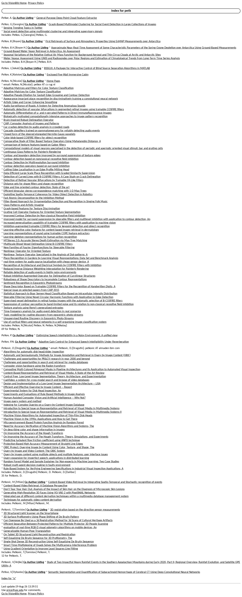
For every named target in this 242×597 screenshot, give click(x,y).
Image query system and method (22, 401)
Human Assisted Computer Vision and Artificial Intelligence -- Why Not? (45, 397)
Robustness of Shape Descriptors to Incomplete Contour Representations (45, 279)
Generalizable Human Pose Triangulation (27, 531)
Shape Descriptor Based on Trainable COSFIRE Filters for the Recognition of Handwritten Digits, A (59, 286)
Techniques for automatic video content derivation (32, 500)
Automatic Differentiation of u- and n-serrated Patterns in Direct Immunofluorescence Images (57, 113)
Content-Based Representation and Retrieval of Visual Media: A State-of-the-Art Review (54, 373)
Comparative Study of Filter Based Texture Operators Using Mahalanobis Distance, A (52, 141)
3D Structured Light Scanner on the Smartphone (31, 513)
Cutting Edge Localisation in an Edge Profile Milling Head (36, 169)
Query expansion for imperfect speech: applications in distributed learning (46, 458)
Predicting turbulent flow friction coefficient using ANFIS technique (42, 440)
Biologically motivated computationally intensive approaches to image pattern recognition (56, 116)
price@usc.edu (14, 590)
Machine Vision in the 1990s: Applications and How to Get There (40, 419)
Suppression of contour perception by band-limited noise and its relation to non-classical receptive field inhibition (69, 304)
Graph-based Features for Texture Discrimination (32, 208)
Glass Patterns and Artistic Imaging (24, 205)
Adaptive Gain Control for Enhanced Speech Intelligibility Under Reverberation (84, 341)
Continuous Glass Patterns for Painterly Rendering (32, 152)
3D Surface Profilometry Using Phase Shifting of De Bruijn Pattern (41, 517)
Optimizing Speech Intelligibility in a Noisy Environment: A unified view (76, 335)
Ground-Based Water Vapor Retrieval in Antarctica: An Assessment (42, 51)
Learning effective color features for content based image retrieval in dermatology (51, 230)
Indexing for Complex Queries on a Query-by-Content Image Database (44, 405)
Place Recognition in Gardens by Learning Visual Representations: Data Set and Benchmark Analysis (61, 258)
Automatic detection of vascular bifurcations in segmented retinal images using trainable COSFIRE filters (64, 109)
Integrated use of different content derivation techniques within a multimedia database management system (66, 496)
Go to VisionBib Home (14, 3)
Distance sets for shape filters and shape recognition (34, 183)
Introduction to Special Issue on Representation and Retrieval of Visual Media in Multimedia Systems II (63, 412)
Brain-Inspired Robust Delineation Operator (29, 120)
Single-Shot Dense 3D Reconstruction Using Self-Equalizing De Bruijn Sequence (49, 541)
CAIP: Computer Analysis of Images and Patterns (31, 123)
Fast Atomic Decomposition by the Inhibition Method (34, 198)
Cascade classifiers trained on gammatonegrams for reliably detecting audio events (52, 130)
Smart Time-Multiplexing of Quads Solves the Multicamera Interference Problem (50, 545)
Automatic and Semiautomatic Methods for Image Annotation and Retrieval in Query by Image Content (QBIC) (67, 355)
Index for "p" (8, 578)
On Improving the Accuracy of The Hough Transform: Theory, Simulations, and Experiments (56, 436)
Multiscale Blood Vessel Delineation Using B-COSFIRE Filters (38, 244)
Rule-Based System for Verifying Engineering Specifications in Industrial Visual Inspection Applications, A (63, 468)
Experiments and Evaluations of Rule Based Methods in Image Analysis (44, 394)
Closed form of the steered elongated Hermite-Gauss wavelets (39, 134)
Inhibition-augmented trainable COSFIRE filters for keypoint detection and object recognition (57, 226)
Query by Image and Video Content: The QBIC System (34, 451)
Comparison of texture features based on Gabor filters (35, 144)
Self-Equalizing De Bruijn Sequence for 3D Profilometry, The (38, 538)
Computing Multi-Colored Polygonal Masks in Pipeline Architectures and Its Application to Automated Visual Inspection (72, 369)
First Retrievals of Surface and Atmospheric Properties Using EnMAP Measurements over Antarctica (103, 41)
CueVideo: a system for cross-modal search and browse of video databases (46, 380)
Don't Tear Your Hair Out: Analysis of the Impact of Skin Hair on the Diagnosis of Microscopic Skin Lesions (64, 489)
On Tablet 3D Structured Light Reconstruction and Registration (39, 534)
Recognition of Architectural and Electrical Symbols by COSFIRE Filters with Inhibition (52, 265)
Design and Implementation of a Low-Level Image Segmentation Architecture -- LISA (52, 383)
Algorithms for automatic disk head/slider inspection (34, 351)
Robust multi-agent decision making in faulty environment (37, 465)
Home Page (53, 81)
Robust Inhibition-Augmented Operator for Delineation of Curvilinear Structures (49, 276)
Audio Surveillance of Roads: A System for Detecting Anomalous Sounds (44, 106)
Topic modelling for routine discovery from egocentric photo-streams (43, 315)
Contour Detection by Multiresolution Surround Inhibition (36, 162)
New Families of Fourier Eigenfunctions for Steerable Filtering (39, 247)
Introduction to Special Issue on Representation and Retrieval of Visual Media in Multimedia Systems (61, 408)
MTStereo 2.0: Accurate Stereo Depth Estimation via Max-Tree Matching (45, 240)
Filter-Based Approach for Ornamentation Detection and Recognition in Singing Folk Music (56, 201)
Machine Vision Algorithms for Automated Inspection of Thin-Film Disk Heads (48, 415)
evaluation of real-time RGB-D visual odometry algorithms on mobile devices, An (50, 527)
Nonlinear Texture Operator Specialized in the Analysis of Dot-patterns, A (46, 254)
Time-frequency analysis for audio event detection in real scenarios (42, 311)
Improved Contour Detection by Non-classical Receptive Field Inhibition (44, 215)
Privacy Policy (36, 3)
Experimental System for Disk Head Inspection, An (32, 390)
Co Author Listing (23, 18)
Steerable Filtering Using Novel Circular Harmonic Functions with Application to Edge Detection (58, 297)
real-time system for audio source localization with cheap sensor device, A (46, 261)
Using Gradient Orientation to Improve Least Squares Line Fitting (41, 548)
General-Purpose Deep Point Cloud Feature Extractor (66, 18)
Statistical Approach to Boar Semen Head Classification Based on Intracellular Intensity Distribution (60, 293)
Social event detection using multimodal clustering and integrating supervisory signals (53, 31)
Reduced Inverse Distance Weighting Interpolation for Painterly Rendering (46, 268)
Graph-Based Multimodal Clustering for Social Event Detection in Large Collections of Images (102, 24)
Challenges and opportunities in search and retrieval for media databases (46, 362)
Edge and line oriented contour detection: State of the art (36, 187)
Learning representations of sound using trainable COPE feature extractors (46, 233)
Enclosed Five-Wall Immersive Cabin (67, 74)
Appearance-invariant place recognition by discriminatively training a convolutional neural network (61, 98)
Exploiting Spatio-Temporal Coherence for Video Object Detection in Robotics (48, 194)
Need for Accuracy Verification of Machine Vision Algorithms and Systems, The (49, 426)
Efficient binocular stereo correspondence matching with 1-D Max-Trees (45, 191)
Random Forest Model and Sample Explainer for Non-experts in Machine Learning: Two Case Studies (61, 461)
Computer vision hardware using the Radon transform (35, 366)
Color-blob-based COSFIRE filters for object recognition (35, 137)
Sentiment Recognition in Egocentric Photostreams (33, 283)
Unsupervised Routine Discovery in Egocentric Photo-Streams (39, 318)
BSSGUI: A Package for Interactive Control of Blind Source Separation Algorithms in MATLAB (97, 68)
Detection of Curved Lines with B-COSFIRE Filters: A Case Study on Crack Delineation (52, 176)
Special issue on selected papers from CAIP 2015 (31, 290)
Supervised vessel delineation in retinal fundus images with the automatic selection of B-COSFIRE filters (63, 300)
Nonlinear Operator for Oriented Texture (27, 251)
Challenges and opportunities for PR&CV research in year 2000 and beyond (47, 358)
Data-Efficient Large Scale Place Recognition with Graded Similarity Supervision (49, 173)
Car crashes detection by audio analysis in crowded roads (36, 127)
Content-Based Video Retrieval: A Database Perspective (35, 485)
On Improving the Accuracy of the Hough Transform (33, 433)
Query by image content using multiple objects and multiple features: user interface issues (56, 454)
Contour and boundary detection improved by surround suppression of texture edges (52, 155)
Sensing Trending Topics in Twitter (23, 28)
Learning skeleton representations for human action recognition (40, 237)
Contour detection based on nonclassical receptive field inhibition (41, 159)
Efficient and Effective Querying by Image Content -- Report (38, 387)
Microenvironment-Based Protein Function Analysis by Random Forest (44, 422)
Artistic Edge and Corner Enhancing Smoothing (30, 102)
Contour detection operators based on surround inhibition (37, 166)
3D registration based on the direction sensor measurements (85, 509)
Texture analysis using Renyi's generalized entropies (33, 307)
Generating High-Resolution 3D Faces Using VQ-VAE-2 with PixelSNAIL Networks (49, 492)
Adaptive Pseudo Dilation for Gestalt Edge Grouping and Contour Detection (47, 95)
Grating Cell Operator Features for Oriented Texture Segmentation (42, 212)
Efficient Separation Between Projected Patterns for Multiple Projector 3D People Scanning (56, 524)
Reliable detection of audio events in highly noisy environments (40, 272)
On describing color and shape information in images (34, 429)
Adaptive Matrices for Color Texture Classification (32, 91)
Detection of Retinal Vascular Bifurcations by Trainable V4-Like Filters (43, 180)
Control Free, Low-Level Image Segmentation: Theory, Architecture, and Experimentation (55, 376)
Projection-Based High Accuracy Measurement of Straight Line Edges (43, 444)
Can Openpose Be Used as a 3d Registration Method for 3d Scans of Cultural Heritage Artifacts (58, 520)
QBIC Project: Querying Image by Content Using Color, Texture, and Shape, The (49, 447)
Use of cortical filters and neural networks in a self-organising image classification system (55, 322)
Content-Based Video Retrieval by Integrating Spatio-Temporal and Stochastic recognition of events (105, 482)
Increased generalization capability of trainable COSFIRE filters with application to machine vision (60, 222)
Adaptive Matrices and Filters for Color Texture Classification (39, 88)
